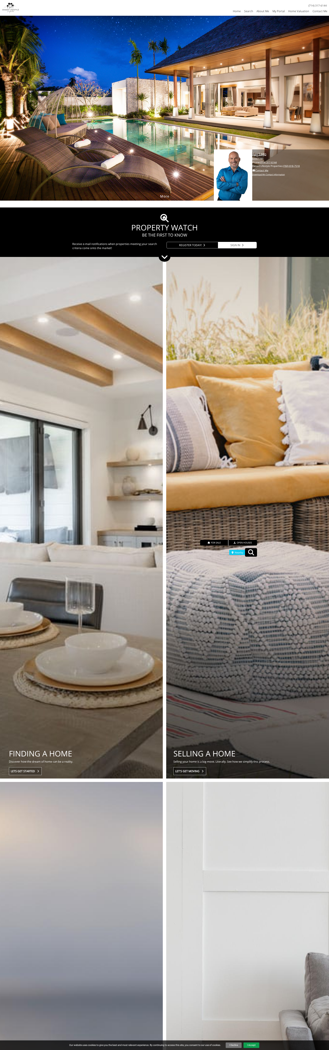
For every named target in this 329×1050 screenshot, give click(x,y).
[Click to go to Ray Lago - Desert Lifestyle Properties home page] (11, 7)
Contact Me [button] (320, 11)
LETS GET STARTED (23, 771)
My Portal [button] (278, 11)
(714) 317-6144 (317, 5)
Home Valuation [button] (298, 11)
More (164, 191)
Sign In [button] (235, 245)
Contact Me (261, 170)
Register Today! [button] (190, 245)
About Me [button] (263, 11)
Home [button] (237, 11)
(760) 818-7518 (291, 166)
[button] (214, 543)
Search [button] (248, 11)
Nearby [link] (238, 552)
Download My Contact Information (268, 174)
